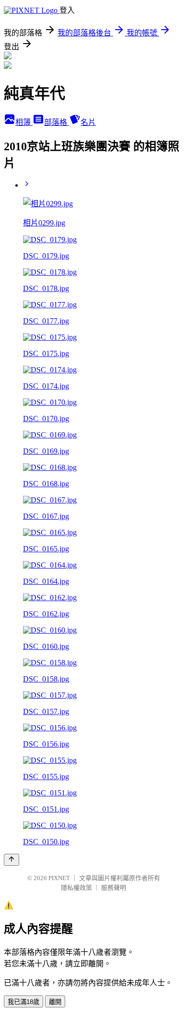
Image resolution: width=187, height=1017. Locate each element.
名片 (88, 122)
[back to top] (11, 860)
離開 (55, 1002)
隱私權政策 (76, 887)
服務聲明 (113, 887)
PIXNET (59, 878)
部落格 (56, 122)
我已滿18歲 (23, 1002)
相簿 (24, 122)
